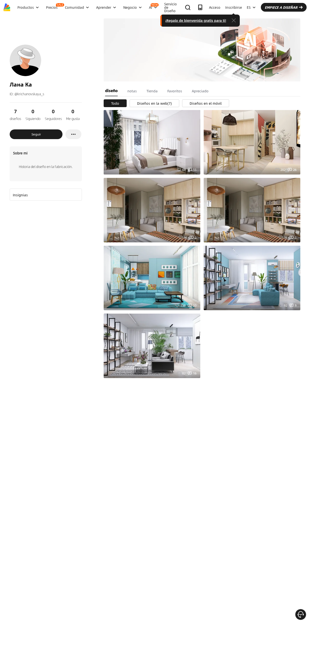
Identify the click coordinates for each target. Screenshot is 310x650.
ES (249, 7)
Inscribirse (233, 7)
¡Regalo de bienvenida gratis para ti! (195, 20)
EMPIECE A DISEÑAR (281, 7)
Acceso (214, 7)
